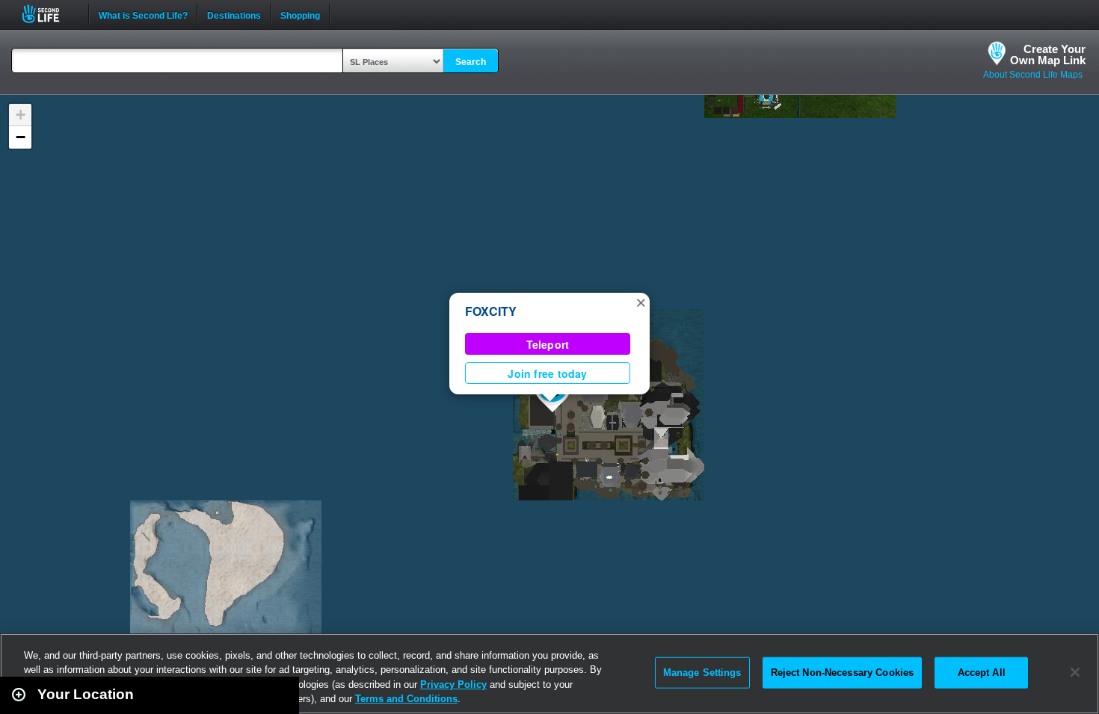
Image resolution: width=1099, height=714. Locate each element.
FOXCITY (491, 311)
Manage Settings (702, 672)
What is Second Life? (143, 14)
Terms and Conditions (406, 698)
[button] (641, 302)
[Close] (1075, 672)
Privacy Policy (453, 684)
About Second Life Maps (1033, 74)
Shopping (300, 14)
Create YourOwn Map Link (1048, 54)
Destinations (234, 14)
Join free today (547, 373)
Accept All (982, 672)
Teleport (548, 344)
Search (470, 62)
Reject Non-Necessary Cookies (842, 672)
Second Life (49, 14)
